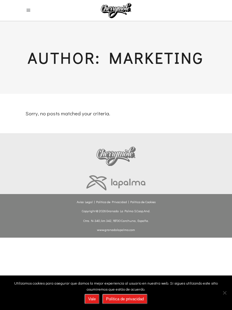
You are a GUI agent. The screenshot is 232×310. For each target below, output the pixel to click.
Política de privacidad (125, 299)
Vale (92, 299)
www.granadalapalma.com (116, 229)
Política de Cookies (143, 202)
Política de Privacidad (111, 202)
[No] (224, 293)
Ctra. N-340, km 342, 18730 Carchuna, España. (116, 220)
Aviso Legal (85, 202)
